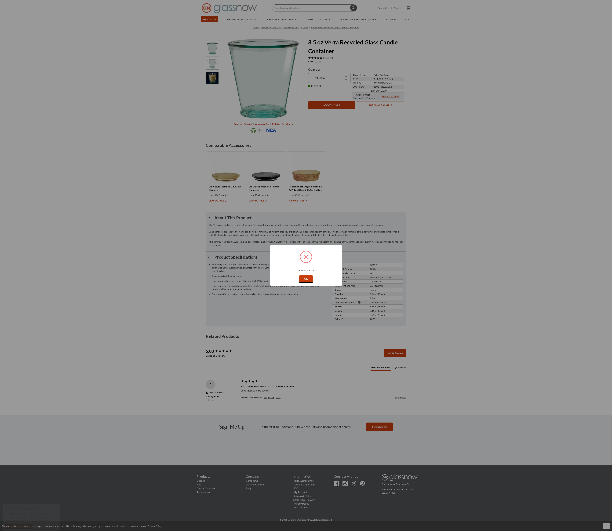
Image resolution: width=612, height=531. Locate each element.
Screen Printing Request (18, 523)
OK (306, 278)
